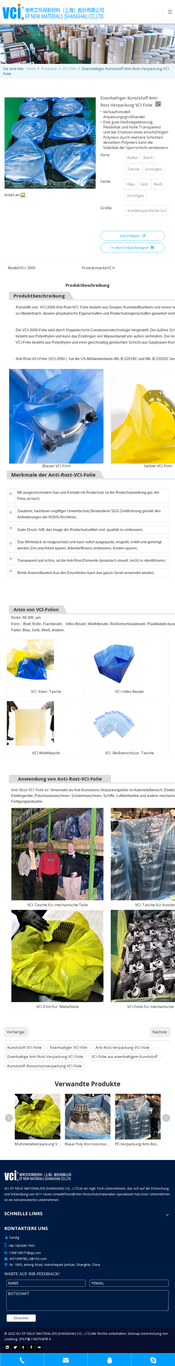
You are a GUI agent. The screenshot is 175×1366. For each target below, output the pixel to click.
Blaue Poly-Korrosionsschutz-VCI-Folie (37, 1144)
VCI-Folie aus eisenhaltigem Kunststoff (124, 1056)
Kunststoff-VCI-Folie (24, 1047)
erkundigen (130, 235)
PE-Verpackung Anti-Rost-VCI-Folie (87, 1144)
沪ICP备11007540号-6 (35, 1339)
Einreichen (21, 1318)
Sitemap (134, 1333)
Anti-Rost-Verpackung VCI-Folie (122, 1047)
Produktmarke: (94, 267)
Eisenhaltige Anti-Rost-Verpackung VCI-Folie (45, 1056)
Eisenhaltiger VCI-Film (68, 1047)
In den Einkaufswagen (130, 247)
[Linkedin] (7, 1347)
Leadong (10, 1339)
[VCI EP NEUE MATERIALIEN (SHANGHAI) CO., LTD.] (37, 1175)
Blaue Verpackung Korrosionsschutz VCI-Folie (137, 1144)
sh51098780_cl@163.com (28, 1258)
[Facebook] (31, 1347)
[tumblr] (23, 1347)
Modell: (14, 267)
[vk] (39, 1347)
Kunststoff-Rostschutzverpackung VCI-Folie (44, 1065)
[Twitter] (15, 1347)
